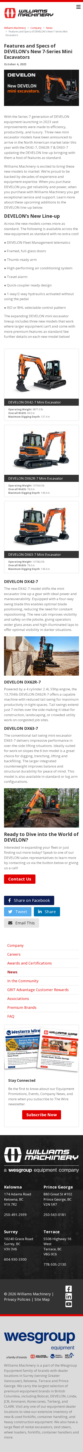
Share (49, 911)
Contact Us (19, 879)
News (49, 28)
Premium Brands (21, 1007)
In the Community (22, 980)
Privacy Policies (17, 1299)
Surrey (11, 1231)
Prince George (58, 1187)
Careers (14, 954)
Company (36, 28)
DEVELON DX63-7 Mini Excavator (34, 554)
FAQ (10, 1016)
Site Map (42, 1299)
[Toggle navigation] (78, 6)
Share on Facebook (30, 900)
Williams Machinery (15, 28)
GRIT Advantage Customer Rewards (38, 989)
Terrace (52, 1231)
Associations (18, 998)
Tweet (19, 911)
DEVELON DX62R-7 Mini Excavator (35, 478)
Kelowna (13, 1187)
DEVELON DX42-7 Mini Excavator (34, 402)
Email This (23, 923)
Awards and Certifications (29, 963)
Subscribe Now (41, 1114)
